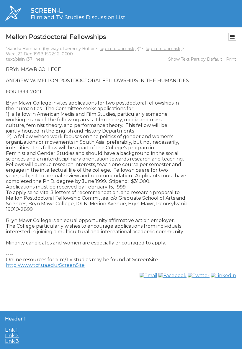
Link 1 (11, 330)
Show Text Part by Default (195, 59)
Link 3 (12, 341)
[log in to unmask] (117, 48)
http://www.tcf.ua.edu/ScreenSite (45, 265)
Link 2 (12, 335)
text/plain (15, 59)
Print (231, 59)
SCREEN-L (47, 10)
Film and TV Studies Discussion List (78, 17)
